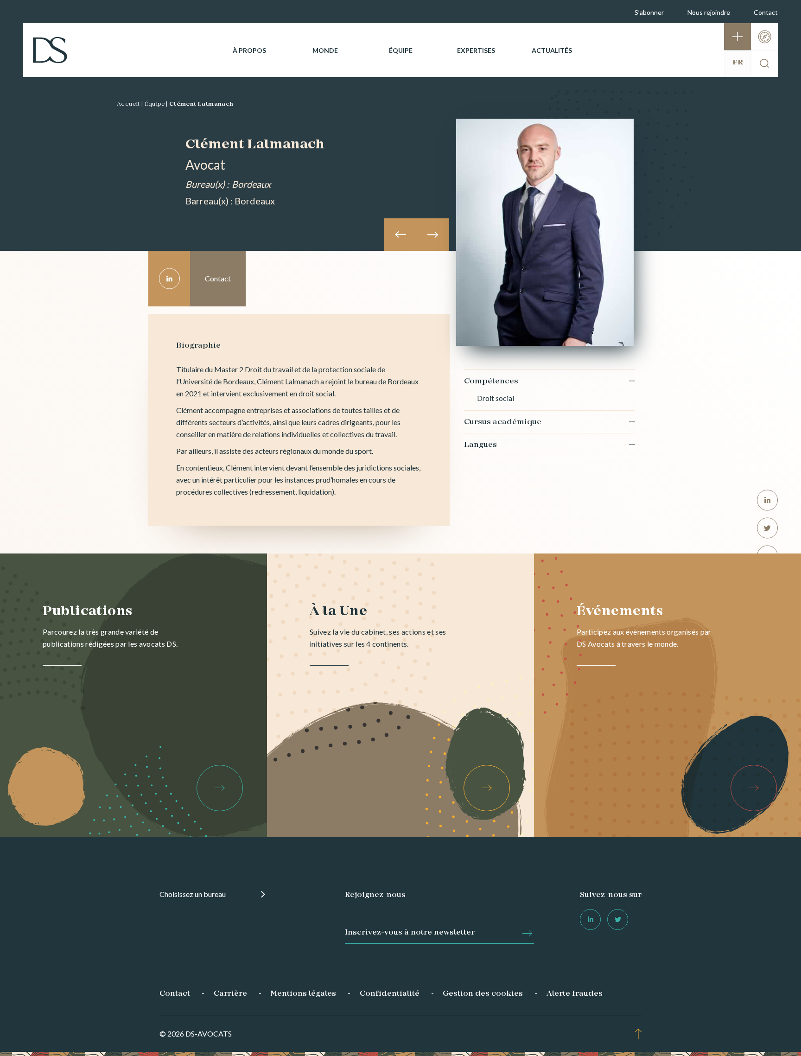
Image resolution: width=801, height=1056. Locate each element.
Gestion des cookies (483, 994)
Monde (325, 50)
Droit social (495, 398)
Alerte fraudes (575, 994)
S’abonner (649, 12)
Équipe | (156, 104)
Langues (480, 445)
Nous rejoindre (708, 12)
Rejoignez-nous (375, 895)
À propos (249, 50)
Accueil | (130, 104)
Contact (766, 12)
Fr (737, 62)
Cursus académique (502, 422)
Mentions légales (303, 994)
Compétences (491, 381)
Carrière (230, 994)
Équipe (401, 50)
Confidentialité (390, 994)
